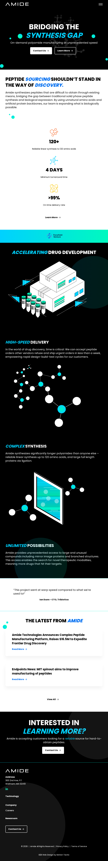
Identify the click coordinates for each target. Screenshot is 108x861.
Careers (9, 810)
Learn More (63, 50)
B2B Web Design (46, 854)
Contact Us (39, 50)
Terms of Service (79, 846)
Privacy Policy (62, 846)
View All (51, 699)
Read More (18, 649)
